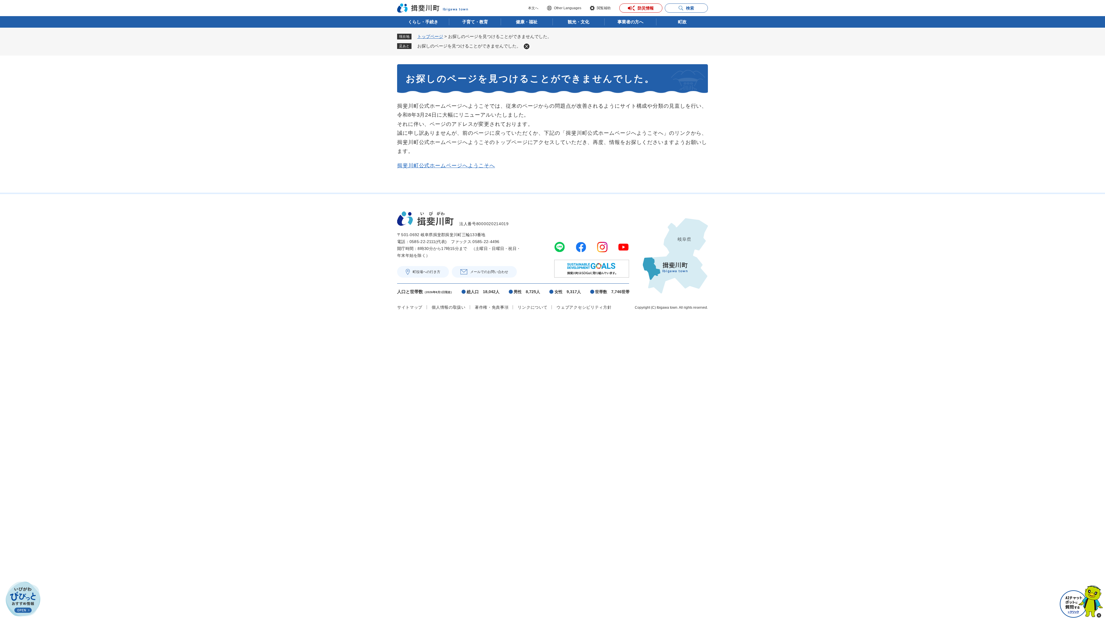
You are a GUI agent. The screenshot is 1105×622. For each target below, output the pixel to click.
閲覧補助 (604, 8)
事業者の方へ (630, 21)
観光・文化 (578, 21)
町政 (682, 21)
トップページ (430, 36)
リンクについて (532, 307)
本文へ (533, 8)
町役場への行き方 (426, 272)
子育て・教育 (475, 21)
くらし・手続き (423, 21)
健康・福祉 (527, 21)
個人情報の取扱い (449, 307)
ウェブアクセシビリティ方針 (584, 307)
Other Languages (567, 8)
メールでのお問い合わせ (489, 272)
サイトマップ (409, 307)
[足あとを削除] (526, 46)
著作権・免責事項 (492, 307)
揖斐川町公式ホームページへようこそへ (446, 165)
